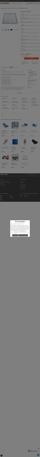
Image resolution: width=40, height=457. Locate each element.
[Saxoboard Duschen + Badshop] (20, 222)
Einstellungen (15, 235)
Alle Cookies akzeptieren (23, 235)
